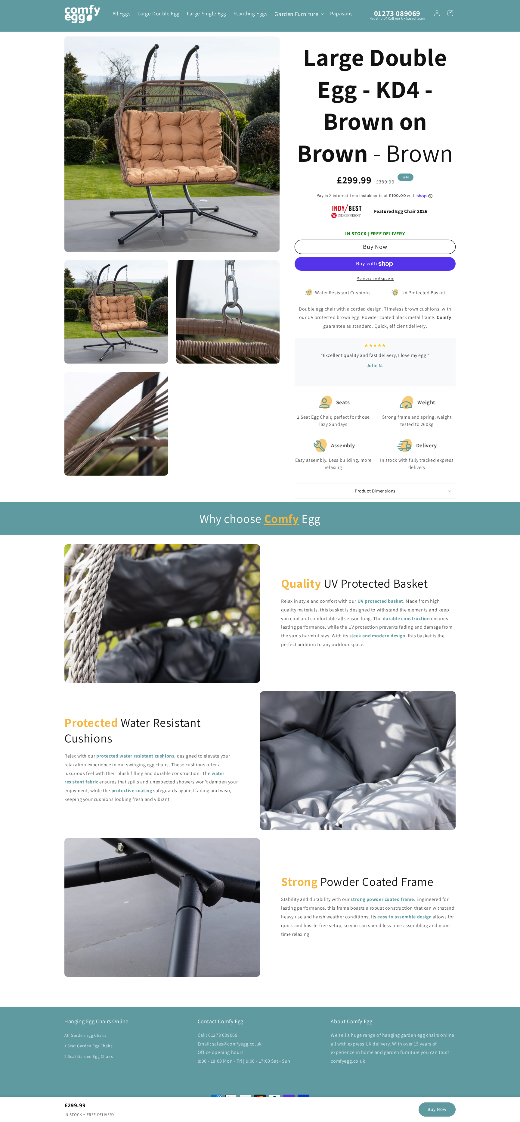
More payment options (375, 278)
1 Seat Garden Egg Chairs (88, 1046)
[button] (299, 14)
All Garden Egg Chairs (85, 1035)
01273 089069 (397, 13)
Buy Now (437, 1109)
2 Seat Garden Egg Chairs (88, 1056)
